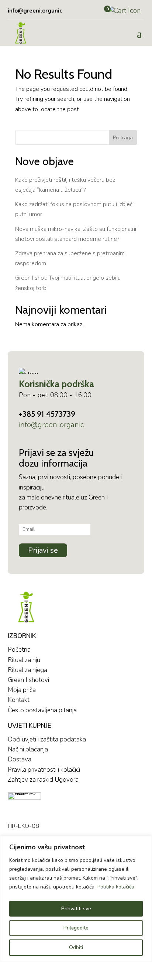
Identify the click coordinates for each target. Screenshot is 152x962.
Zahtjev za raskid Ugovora (43, 779)
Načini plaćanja (28, 749)
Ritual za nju (24, 660)
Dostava (19, 759)
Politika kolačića (115, 886)
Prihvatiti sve (76, 908)
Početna (19, 649)
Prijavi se (43, 550)
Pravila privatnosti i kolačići (44, 769)
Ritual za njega (27, 670)
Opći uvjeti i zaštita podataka (47, 739)
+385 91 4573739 (47, 414)
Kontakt (19, 700)
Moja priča (22, 690)
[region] (76, 899)
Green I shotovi (28, 680)
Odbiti (76, 947)
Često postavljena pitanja (42, 710)
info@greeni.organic (51, 425)
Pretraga (123, 137)
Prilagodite (76, 927)
